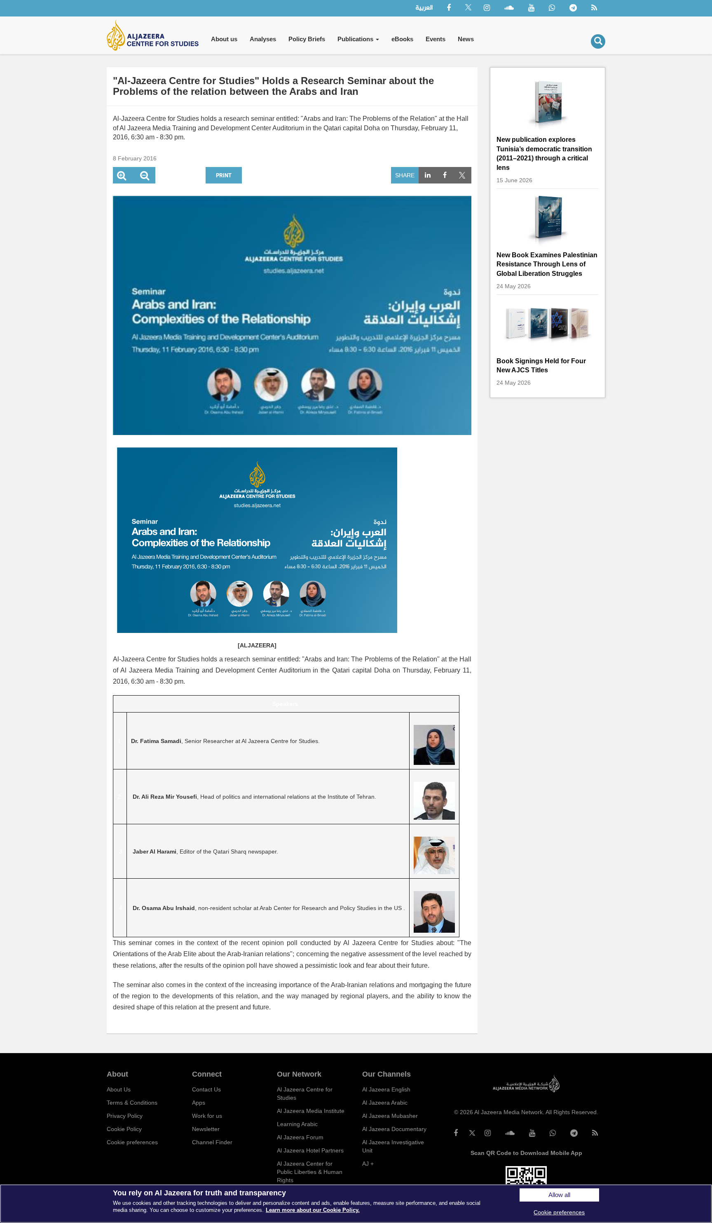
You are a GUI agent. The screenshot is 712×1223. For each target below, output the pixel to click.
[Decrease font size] (144, 176)
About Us (119, 1089)
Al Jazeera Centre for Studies (305, 1093)
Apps (198, 1102)
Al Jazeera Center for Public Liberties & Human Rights (309, 1171)
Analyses (263, 38)
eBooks (402, 38)
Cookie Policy (124, 1129)
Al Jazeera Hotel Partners (310, 1150)
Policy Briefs (306, 38)
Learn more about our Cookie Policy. (313, 1210)
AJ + (368, 1163)
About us (224, 38)
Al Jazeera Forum (300, 1137)
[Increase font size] (121, 176)
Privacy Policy (125, 1115)
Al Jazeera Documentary (394, 1129)
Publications (356, 38)
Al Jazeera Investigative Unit (393, 1146)
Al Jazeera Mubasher (390, 1115)
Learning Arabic (297, 1124)
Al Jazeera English (386, 1089)
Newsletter (206, 1129)
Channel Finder (212, 1142)
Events (435, 38)
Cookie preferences (132, 1142)
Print (224, 175)
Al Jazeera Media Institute (310, 1111)
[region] (356, 1203)
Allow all (559, 1195)
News (466, 38)
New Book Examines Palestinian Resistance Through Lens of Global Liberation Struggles (547, 264)
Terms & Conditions (132, 1102)
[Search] (598, 41)
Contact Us (206, 1089)
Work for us (207, 1115)
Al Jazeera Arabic (385, 1102)
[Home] (156, 35)
